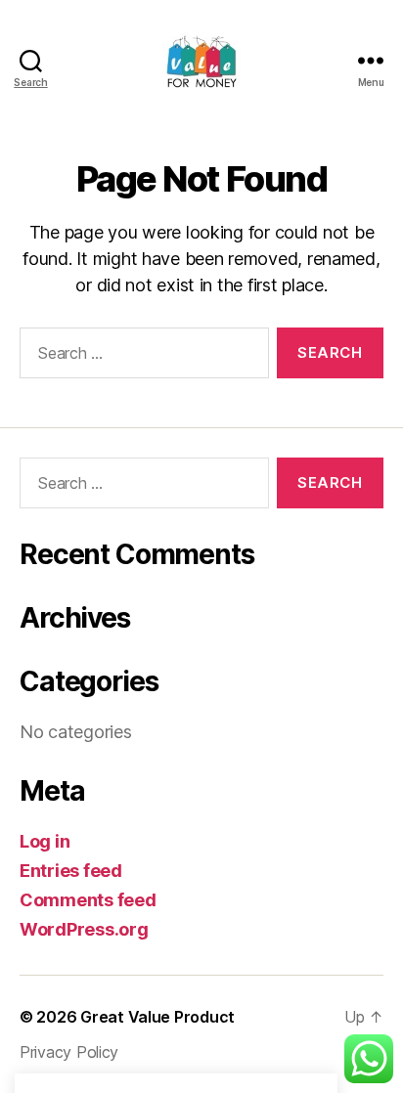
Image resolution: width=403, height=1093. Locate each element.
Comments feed (88, 900)
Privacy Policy (69, 1052)
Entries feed (71, 870)
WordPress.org (84, 929)
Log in (44, 841)
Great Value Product (157, 1017)
